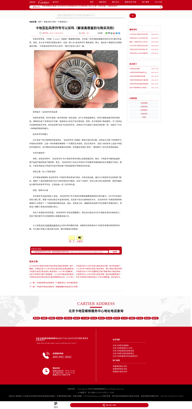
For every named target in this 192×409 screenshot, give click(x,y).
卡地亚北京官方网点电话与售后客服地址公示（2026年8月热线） (55, 277)
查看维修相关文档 (120, 366)
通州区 (101, 318)
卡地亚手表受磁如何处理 (137, 76)
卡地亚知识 (62, 22)
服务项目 (102, 2)
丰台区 (59, 318)
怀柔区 (132, 318)
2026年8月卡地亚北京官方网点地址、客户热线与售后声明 (99, 269)
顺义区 (109, 318)
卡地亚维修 (144, 103)
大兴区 (124, 318)
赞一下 (72, 241)
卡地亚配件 (144, 110)
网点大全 (115, 2)
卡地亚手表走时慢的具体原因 (138, 84)
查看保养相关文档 (120, 369)
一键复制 (114, 252)
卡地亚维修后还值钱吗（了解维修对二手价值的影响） (57, 283)
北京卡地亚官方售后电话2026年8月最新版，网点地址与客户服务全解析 (104, 277)
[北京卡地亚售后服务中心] (44, 2)
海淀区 (76, 318)
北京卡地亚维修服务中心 (98, 389)
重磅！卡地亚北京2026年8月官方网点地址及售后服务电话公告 (54, 269)
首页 (92, 2)
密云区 (147, 318)
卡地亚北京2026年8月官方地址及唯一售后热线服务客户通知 (100, 274)
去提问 (79, 241)
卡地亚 (144, 117)
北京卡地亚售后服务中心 (50, 225)
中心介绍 (158, 2)
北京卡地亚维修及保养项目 (123, 351)
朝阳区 (36, 318)
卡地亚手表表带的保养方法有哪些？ (139, 72)
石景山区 (68, 318)
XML (112, 392)
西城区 (51, 318)
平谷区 (139, 318)
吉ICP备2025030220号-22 (98, 392)
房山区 (93, 318)
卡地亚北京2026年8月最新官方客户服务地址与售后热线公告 (100, 271)
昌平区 (116, 318)
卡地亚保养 (144, 106)
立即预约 (96, 208)
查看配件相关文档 (120, 372)
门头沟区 (85, 318)
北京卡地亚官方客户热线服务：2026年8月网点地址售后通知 (53, 274)
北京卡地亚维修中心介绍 (122, 348)
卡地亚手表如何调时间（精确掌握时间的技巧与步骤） (57, 287)
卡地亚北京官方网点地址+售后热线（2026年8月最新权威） (52, 271)
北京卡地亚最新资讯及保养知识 (125, 356)
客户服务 (145, 2)
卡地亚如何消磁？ (135, 69)
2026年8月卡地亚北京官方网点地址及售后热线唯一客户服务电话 (55, 266)
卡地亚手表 (144, 114)
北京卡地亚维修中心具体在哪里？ (139, 87)
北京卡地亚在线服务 (121, 345)
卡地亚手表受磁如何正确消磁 (138, 80)
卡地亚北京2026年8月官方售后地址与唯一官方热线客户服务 (100, 266)
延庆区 (155, 318)
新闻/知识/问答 (130, 2)
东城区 (44, 318)
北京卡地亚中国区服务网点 (123, 353)
